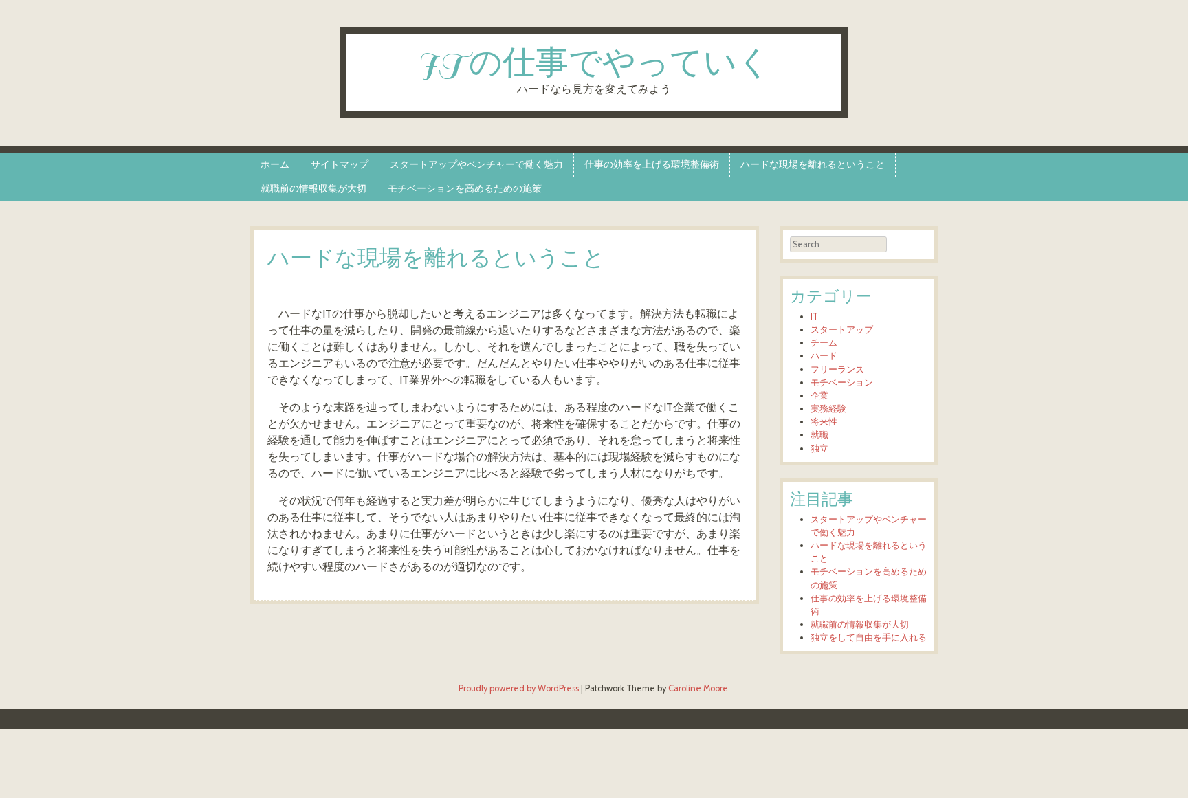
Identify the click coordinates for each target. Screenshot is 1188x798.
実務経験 (828, 408)
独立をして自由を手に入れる (869, 637)
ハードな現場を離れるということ (812, 164)
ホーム (275, 164)
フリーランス (837, 369)
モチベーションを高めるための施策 (465, 188)
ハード (824, 356)
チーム (824, 342)
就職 (819, 435)
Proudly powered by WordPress (519, 688)
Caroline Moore (698, 688)
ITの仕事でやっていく (594, 64)
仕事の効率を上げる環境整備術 (651, 164)
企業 (819, 395)
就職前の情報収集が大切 (313, 188)
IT (814, 316)
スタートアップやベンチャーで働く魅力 (476, 164)
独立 (819, 448)
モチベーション (842, 382)
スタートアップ (842, 329)
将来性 (824, 422)
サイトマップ (339, 164)
